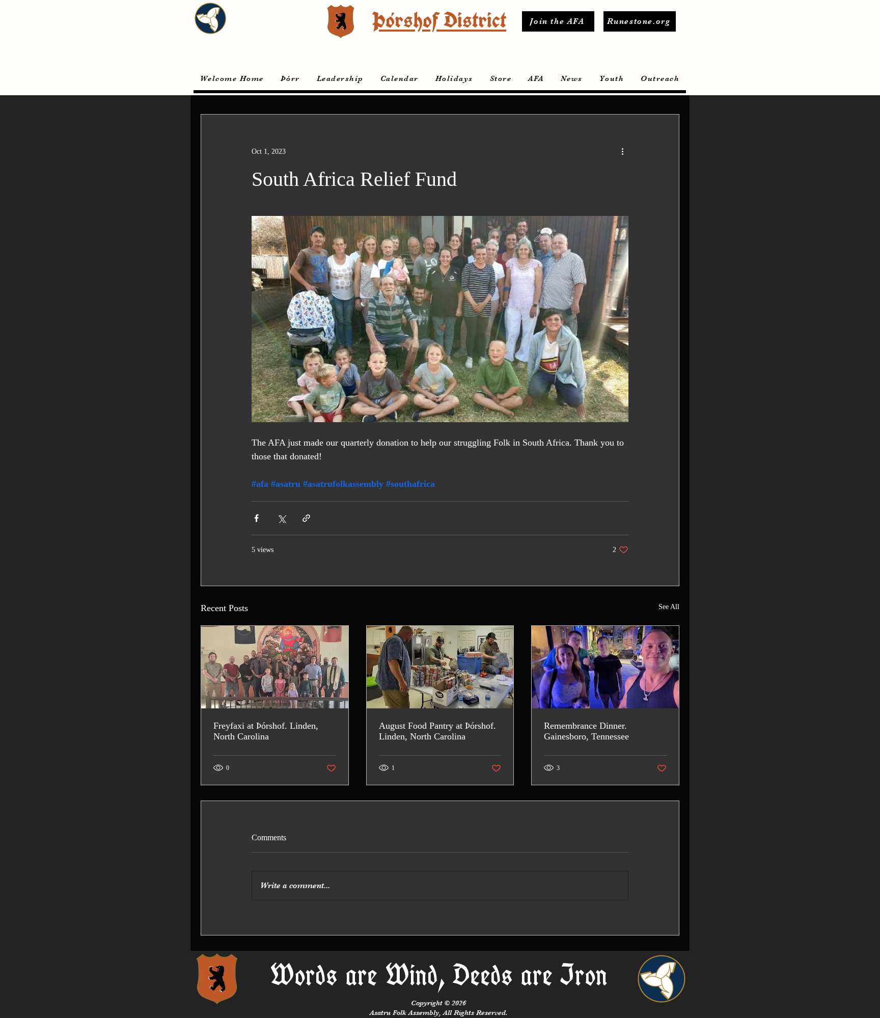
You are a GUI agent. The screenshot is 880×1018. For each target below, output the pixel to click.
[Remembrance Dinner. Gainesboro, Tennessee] (605, 667)
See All (668, 607)
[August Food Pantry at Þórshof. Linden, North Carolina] (440, 667)
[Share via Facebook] (256, 518)
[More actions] (622, 151)
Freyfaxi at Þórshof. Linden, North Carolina (265, 731)
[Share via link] (306, 518)
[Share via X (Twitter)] (281, 518)
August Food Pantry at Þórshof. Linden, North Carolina (437, 731)
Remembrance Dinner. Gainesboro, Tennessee (586, 731)
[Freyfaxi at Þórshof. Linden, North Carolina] (274, 667)
